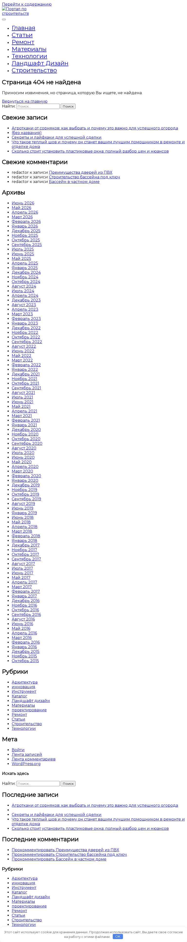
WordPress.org (26, 763)
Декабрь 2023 (26, 300)
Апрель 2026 (25, 212)
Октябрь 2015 (25, 660)
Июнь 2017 (22, 573)
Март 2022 (22, 360)
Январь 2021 (24, 425)
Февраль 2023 (26, 318)
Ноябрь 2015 (24, 656)
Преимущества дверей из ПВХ (80, 172)
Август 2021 (23, 392)
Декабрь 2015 (25, 651)
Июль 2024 (23, 291)
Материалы (29, 49)
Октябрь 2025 (26, 240)
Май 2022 (21, 355)
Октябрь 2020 (26, 439)
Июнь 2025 (23, 254)
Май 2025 (21, 258)
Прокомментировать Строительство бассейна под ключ (69, 854)
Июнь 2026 (23, 203)
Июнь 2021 (22, 402)
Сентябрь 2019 (26, 499)
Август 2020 (24, 448)
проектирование (29, 710)
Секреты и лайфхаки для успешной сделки (57, 137)
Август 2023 (24, 304)
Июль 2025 (23, 249)
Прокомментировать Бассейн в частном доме (59, 859)
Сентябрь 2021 (26, 388)
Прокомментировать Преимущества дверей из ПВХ (65, 850)
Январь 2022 (25, 369)
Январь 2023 (25, 323)
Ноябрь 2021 (24, 378)
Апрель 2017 (24, 582)
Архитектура (24, 682)
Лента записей (27, 754)
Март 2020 (22, 471)
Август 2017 (23, 563)
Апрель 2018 (24, 526)
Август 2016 (23, 619)
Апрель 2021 (24, 411)
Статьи (22, 34)
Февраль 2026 (26, 221)
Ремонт (23, 42)
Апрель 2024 (25, 295)
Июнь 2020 (23, 457)
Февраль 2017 (26, 591)
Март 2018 (22, 531)
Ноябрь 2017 (24, 550)
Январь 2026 (25, 226)
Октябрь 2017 (25, 554)
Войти (18, 750)
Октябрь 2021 (25, 383)
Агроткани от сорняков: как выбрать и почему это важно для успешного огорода (95, 128)
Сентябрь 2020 (27, 443)
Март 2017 (22, 587)
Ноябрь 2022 (25, 332)
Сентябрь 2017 (26, 559)
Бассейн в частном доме (74, 181)
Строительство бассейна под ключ (84, 177)
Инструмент (24, 691)
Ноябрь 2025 (25, 235)
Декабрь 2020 (26, 429)
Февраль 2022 (26, 365)
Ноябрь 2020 (25, 434)
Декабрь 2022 (26, 328)
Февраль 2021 (26, 420)
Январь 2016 (24, 647)
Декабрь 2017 (26, 545)
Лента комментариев (34, 759)
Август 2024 (24, 286)
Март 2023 (22, 314)
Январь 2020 (25, 480)
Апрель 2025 (25, 263)
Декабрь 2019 (26, 485)
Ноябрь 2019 (24, 489)
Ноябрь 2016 (24, 605)
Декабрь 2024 (26, 272)
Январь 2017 (24, 596)
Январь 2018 (24, 540)
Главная (23, 27)
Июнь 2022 (23, 351)
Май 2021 (21, 406)
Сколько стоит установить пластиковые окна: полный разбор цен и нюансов (90, 151)
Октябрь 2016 (25, 610)
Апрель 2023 (25, 309)
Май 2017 (21, 577)
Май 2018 (21, 522)
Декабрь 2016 (25, 600)
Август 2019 (23, 503)
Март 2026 (22, 217)
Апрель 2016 (24, 633)
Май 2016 (21, 628)
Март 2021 (22, 415)
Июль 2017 (22, 568)
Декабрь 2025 (26, 231)
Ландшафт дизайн (40, 63)
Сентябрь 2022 (27, 341)
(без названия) (27, 132)
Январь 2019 (24, 513)
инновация (23, 687)
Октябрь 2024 (26, 281)
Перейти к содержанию (27, 4)
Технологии (29, 56)
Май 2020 (22, 462)
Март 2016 (22, 637)
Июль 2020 (23, 452)
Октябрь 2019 (25, 494)
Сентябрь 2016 (26, 614)
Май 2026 (21, 207)
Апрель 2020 (25, 466)
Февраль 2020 (26, 476)
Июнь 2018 (23, 517)
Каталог (19, 696)
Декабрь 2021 (26, 374)
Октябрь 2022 (26, 337)
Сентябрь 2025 (27, 244)
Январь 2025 (25, 267)
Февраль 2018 (26, 536)
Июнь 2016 (22, 624)
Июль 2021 (22, 397)
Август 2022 (24, 346)
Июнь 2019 (22, 508)
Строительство (34, 70)
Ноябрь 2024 (25, 277)
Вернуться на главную (24, 101)
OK (117, 936)
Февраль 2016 (26, 642)
